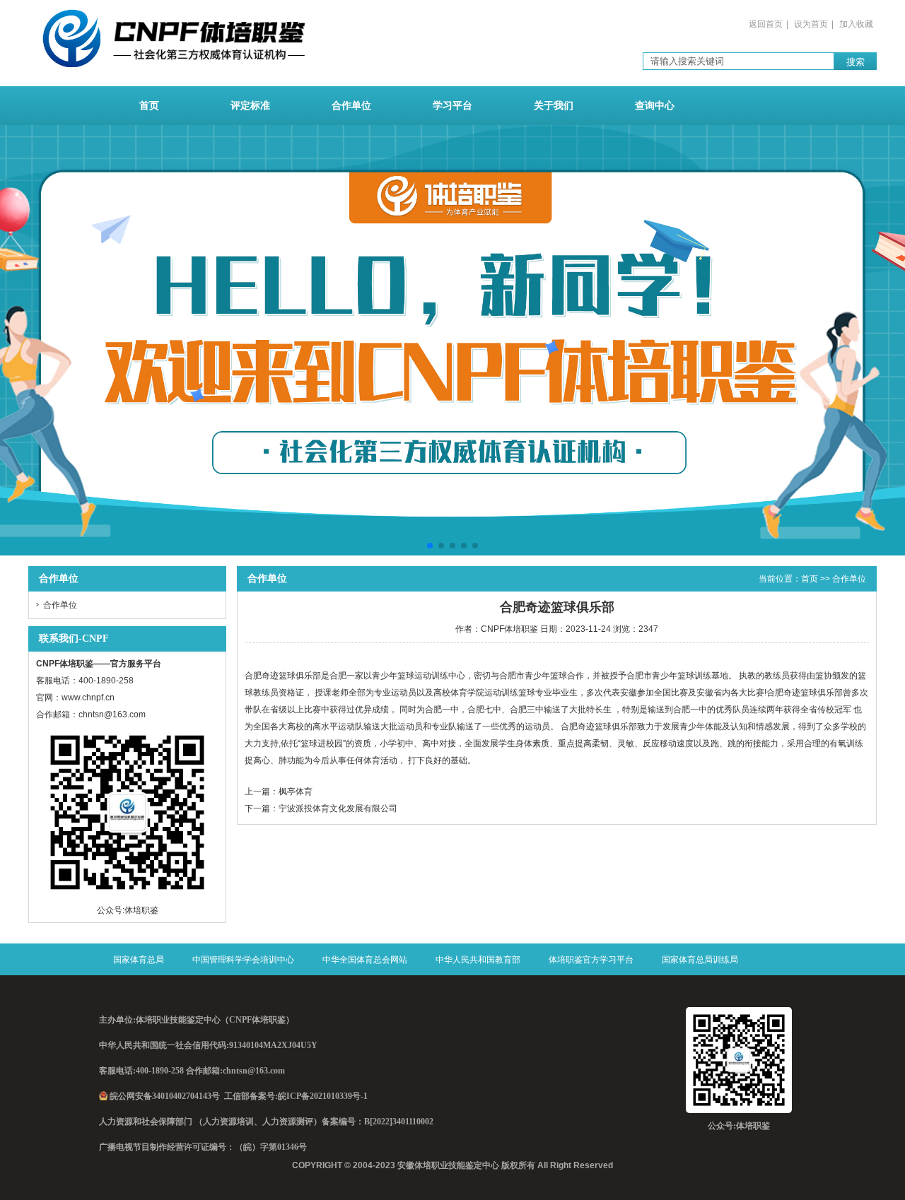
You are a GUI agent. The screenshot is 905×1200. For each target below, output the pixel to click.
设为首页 (811, 24)
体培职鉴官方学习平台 (591, 960)
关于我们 (553, 105)
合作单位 (351, 105)
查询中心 (655, 105)
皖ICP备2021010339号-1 (323, 1096)
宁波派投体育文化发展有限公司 (338, 808)
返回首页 (766, 24)
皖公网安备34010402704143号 (165, 1096)
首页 (149, 105)
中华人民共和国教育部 (478, 960)
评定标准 (250, 105)
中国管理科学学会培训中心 (243, 960)
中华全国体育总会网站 (364, 960)
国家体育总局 (138, 960)
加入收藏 (856, 24)
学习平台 (452, 105)
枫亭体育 (296, 791)
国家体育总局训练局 (700, 960)
